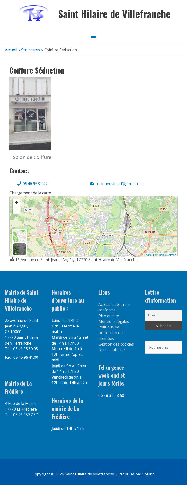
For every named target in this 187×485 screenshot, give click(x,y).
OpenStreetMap (166, 255)
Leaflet (148, 255)
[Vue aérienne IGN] (19, 249)
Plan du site (108, 315)
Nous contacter (111, 349)
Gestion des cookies (116, 344)
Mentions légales (113, 321)
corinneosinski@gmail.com (118, 183)
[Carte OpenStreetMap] (19, 236)
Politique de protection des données (111, 332)
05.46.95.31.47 (34, 183)
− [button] (16, 210)
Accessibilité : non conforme (114, 307)
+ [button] (16, 203)
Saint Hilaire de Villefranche (114, 13)
